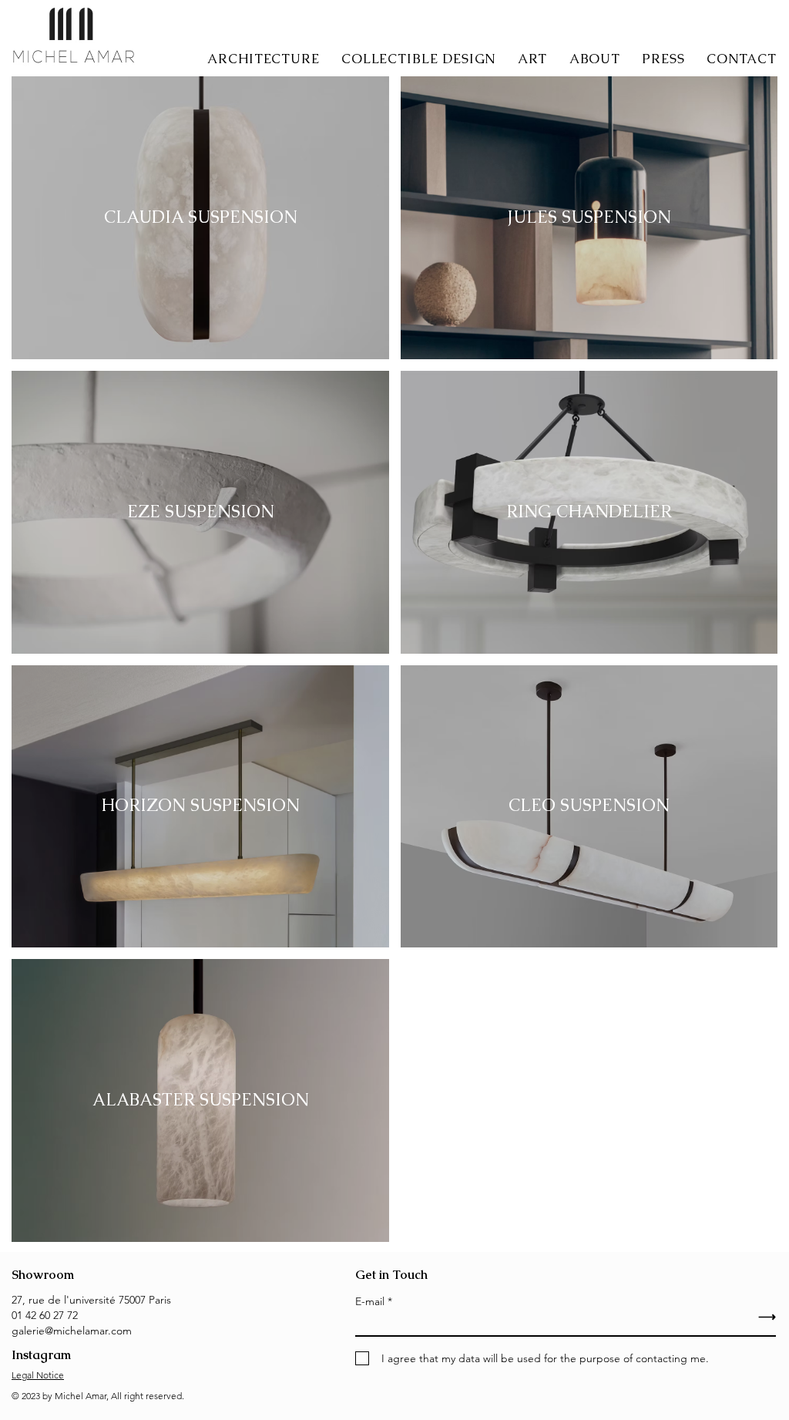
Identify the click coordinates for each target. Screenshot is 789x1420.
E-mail (369, 1301)
